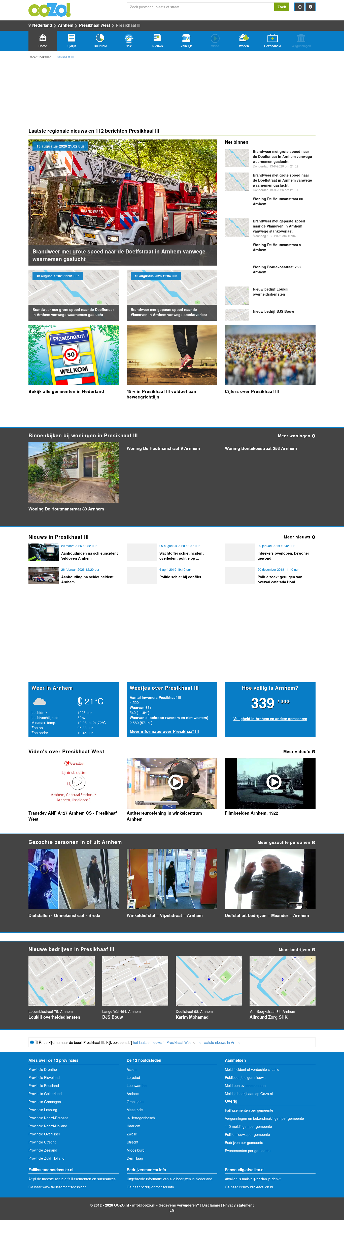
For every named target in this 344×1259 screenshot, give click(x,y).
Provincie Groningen (44, 1101)
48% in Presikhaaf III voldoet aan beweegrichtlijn (161, 394)
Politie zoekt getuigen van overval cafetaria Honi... (280, 579)
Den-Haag (135, 1158)
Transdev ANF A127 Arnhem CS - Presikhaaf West (72, 816)
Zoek (282, 6)
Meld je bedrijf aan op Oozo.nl (249, 1093)
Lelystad (133, 1077)
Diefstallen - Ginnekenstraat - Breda (64, 915)
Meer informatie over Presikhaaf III (164, 731)
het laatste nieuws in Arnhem (220, 1042)
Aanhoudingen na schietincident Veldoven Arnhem (89, 556)
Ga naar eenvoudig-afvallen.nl (249, 1186)
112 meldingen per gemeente (248, 1126)
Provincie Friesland (43, 1085)
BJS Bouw (273, 311)
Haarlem (133, 1125)
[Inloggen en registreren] (299, 7)
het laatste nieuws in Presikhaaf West (162, 1042)
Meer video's (297, 751)
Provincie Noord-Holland (47, 1125)
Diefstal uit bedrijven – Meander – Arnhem (267, 915)
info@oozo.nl (143, 1205)
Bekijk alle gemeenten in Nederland (66, 391)
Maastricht (135, 1109)
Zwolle (132, 1133)
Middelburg (136, 1150)
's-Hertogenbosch (141, 1117)
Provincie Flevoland (44, 1077)
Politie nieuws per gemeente (247, 1134)
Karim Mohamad (192, 1017)
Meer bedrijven (295, 949)
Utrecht (132, 1141)
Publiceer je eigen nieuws (245, 1077)
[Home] (49, 9)
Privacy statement (238, 1205)
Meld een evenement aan (245, 1085)
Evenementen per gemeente (247, 1150)
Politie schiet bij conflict (180, 576)
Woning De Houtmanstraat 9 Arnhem (163, 448)
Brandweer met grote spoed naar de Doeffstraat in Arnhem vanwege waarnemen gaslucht (73, 312)
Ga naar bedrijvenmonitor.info (150, 1186)
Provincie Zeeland (42, 1150)
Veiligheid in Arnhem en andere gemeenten (270, 718)
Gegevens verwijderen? (179, 1205)
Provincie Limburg (42, 1109)
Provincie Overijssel (44, 1133)
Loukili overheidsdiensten (270, 292)
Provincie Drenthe (42, 1069)
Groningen (135, 1101)
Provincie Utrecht (42, 1141)
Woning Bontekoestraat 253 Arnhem (261, 448)
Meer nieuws (298, 537)
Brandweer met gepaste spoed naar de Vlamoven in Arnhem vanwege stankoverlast (169, 312)
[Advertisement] (172, 643)
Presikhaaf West (94, 25)
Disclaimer (211, 1205)
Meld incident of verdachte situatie (252, 1069)
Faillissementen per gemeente (249, 1110)
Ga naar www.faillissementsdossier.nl (57, 1186)
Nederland (42, 25)
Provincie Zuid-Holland (46, 1158)
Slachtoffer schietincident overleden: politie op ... (181, 556)
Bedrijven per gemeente (244, 1142)
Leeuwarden (137, 1085)
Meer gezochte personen (285, 842)
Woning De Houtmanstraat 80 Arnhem (66, 509)
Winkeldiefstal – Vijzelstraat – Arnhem (165, 915)
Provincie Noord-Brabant (48, 1117)
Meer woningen (295, 436)
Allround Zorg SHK (269, 1017)
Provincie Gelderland (45, 1093)
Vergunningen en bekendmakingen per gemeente (264, 1118)
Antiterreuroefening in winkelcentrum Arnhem (164, 816)
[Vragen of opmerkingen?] (310, 7)
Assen (131, 1069)
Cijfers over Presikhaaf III (252, 391)
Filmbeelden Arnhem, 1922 (251, 813)
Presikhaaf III (64, 57)
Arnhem (65, 25)
